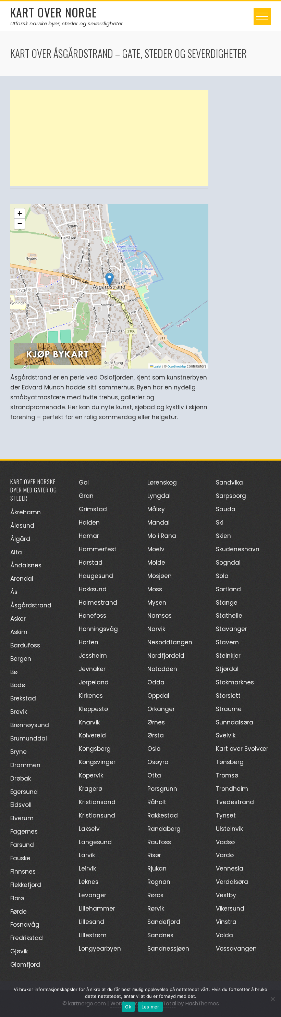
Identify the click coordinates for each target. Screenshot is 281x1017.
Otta (154, 775)
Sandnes (160, 935)
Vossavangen (236, 948)
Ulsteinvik (229, 829)
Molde (156, 562)
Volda (224, 935)
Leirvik (87, 868)
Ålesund (22, 526)
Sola (222, 576)
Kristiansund (97, 815)
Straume (229, 709)
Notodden (162, 669)
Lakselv (89, 829)
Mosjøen (159, 576)
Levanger (92, 895)
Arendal (21, 579)
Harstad (90, 562)
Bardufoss (25, 645)
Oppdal (158, 696)
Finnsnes (23, 871)
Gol (84, 482)
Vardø (225, 855)
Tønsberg (230, 762)
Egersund (24, 792)
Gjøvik (19, 951)
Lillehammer (97, 908)
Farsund (22, 845)
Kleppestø (93, 709)
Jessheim (93, 656)
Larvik (87, 855)
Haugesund (96, 576)
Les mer (150, 1006)
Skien (223, 536)
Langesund (95, 842)
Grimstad (93, 509)
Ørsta (155, 735)
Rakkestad (162, 815)
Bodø (17, 685)
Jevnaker (92, 669)
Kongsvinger (97, 762)
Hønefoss (92, 616)
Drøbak (20, 778)
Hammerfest (98, 549)
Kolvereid (92, 735)
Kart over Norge (53, 12)
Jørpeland (94, 682)
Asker (18, 619)
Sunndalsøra (234, 722)
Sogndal (228, 562)
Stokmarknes (235, 682)
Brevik (18, 712)
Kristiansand (97, 802)
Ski (219, 522)
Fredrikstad (26, 938)
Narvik (156, 629)
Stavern (227, 642)
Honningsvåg (98, 629)
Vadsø (225, 842)
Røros (155, 895)
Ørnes (156, 722)
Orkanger (161, 709)
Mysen (156, 602)
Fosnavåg (24, 925)
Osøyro (157, 762)
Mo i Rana (161, 536)
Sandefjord (163, 922)
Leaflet (157, 366)
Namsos (159, 616)
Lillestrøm (93, 935)
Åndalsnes (25, 565)
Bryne (18, 752)
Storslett (228, 696)
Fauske (20, 858)
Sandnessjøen (168, 948)
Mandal (158, 522)
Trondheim (232, 789)
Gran (86, 496)
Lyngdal (159, 496)
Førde (18, 911)
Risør (154, 855)
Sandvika (229, 482)
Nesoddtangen (169, 642)
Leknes (88, 882)
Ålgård (20, 539)
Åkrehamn (25, 512)
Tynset (226, 815)
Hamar (89, 536)
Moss (154, 589)
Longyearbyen (100, 948)
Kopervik (91, 775)
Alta (16, 552)
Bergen (20, 659)
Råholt (156, 802)
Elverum (22, 818)
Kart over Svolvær (242, 749)
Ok (128, 1006)
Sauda (225, 509)
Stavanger (231, 629)
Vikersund (230, 908)
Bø (13, 672)
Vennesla (229, 868)
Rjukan (157, 868)
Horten (88, 642)
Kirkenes (91, 696)
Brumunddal (28, 738)
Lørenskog (162, 482)
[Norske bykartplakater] (57, 353)
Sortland (228, 589)
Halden (89, 522)
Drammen (25, 765)
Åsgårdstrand (30, 605)
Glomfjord (25, 965)
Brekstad (23, 698)
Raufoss (159, 842)
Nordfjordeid (165, 656)
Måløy (156, 509)
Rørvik (155, 908)
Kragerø (90, 789)
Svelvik (225, 735)
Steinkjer (228, 656)
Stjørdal (227, 669)
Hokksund (93, 589)
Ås (13, 592)
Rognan (158, 882)
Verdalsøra (232, 882)
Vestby (226, 895)
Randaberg (164, 829)
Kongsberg (95, 749)
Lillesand (91, 922)
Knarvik (89, 722)
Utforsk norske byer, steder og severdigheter (66, 23)
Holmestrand (98, 602)
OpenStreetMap (177, 366)
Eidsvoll (21, 805)
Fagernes (24, 831)
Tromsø (227, 775)
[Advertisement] (109, 138)
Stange (226, 602)
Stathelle (229, 616)
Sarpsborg (231, 496)
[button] (109, 279)
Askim (18, 632)
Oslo (153, 749)
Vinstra (226, 922)
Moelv (155, 549)
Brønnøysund (29, 725)
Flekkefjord (25, 885)
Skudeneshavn (237, 549)
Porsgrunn (162, 789)
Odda (155, 682)
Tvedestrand (235, 802)
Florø (17, 898)
